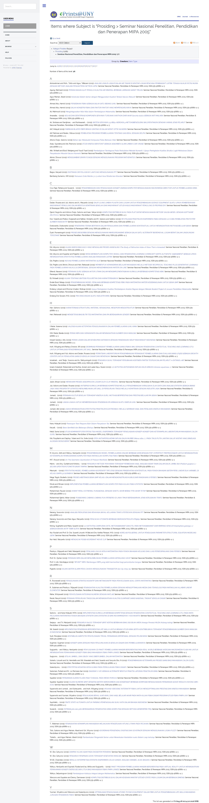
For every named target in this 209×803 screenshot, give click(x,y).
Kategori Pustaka (59, 49)
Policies (8, 58)
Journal (185, 16)
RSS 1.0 (186, 43)
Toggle (44, 6)
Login (7, 26)
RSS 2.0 (195, 43)
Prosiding (59, 51)
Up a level (56, 38)
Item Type (133, 61)
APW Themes (17, 68)
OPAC (179, 16)
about (7, 41)
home (7, 35)
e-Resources (194, 16)
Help (7, 52)
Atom (178, 43)
